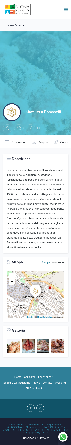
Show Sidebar (15, 25)
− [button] (12, 281)
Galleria (64, 142)
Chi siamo (30, 377)
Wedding (60, 383)
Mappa (43, 142)
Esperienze (45, 377)
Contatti (47, 383)
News (36, 383)
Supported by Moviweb (35, 438)
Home (17, 377)
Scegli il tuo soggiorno (16, 383)
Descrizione (19, 142)
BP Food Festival (35, 388)
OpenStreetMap (44, 316)
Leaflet (30, 316)
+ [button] (12, 276)
